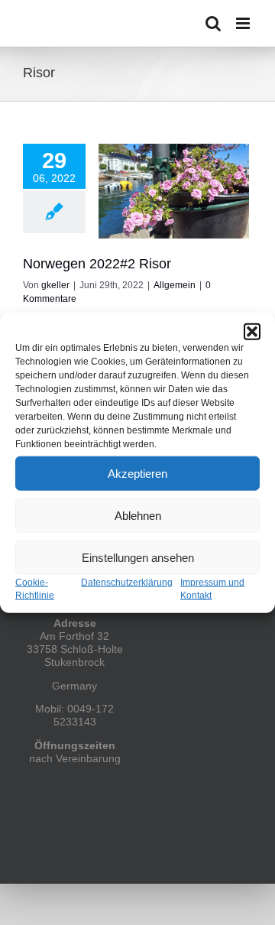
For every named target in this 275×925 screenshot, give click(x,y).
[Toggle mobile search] (213, 23)
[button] (252, 331)
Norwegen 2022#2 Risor (97, 263)
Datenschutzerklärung (127, 582)
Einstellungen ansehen (138, 556)
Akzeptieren (137, 472)
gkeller (55, 285)
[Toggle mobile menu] (244, 23)
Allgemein (175, 285)
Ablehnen (138, 514)
